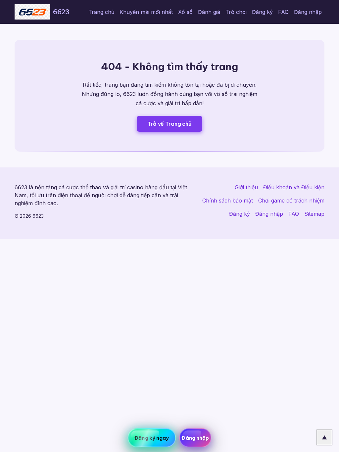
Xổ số (185, 12)
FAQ (283, 12)
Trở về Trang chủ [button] (169, 123)
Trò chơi (236, 12)
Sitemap (314, 213)
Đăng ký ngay (151, 438)
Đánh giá (209, 12)
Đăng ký (262, 12)
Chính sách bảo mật (227, 200)
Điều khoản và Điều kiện (293, 187)
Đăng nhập (308, 12)
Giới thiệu (246, 187)
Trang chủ (101, 12)
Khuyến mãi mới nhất (146, 12)
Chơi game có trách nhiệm (291, 200)
